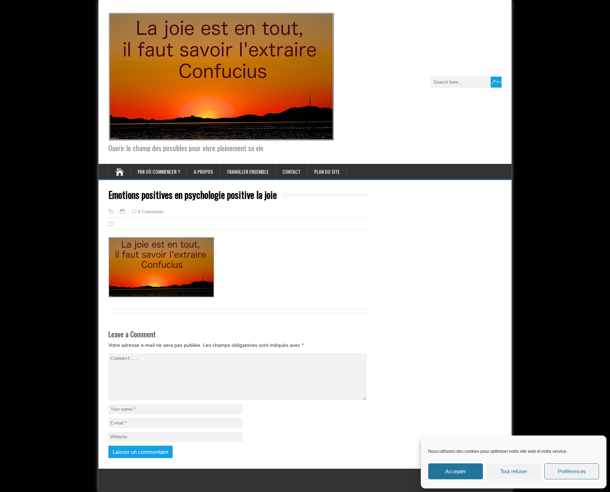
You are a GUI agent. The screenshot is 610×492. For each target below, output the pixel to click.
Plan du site (327, 171)
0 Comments (151, 211)
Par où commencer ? (159, 171)
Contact (291, 171)
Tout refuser (513, 471)
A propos (203, 171)
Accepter (455, 471)
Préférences (572, 471)
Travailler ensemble (248, 171)
